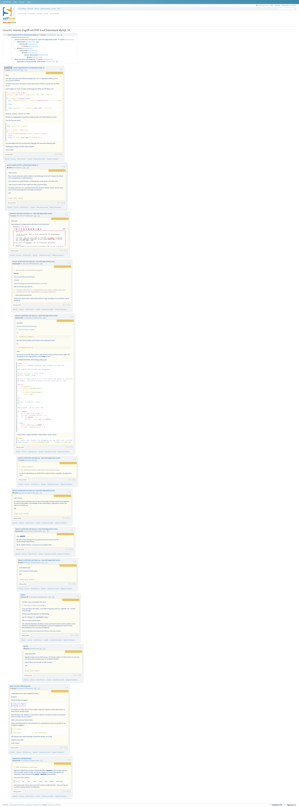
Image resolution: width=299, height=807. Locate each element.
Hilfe (58, 9)
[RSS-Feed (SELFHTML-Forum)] (9, 23)
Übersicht (30, 9)
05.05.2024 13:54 (28, 562)
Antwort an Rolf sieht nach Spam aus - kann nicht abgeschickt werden (31, 213)
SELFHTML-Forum (22, 13)
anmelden (29, 159)
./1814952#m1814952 (37, 545)
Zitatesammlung (45, 9)
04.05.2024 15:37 (21, 216)
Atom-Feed (39, 13)
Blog (28, 2)
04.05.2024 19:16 (27, 760)
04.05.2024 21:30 (30, 318)
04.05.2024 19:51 (23, 493)
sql (25, 70)
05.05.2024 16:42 (34, 649)
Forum (21, 2)
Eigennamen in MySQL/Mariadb (21, 758)
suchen (54, 9)
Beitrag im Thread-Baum (52, 159)
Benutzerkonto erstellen (39, 159)
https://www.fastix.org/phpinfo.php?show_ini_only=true (30, 283)
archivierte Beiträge (54, 13)
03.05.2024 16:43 (15, 70)
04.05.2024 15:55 (21, 688)
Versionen (29, 216)
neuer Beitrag (22, 9)
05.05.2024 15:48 (35, 597)
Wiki (15, 2)
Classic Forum (52, 805)
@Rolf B (22, 536)
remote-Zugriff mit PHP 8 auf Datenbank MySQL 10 (28, 68)
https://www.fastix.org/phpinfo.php (24, 277)
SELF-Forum (8, 68)
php (22, 70)
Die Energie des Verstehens (17, 805)
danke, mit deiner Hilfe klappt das (20, 686)
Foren (36, 9)
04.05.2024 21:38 (30, 531)
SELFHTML (7, 2)
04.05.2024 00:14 (17, 167)
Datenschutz (37, 805)
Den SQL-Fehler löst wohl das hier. (27, 326)
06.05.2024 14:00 (29, 460)
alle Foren (13, 159)
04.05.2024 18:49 (27, 264)
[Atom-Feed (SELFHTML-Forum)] (5, 23)
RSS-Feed (46, 13)
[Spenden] (13, 23)
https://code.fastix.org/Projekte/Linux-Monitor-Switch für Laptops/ (41, 631)
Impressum (29, 805)
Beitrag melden (9, 154)
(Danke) (23, 595)
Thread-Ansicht (31, 13)
